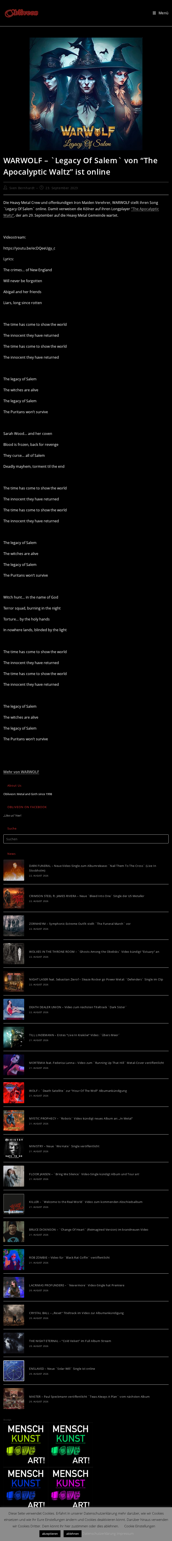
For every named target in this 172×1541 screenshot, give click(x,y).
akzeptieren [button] (50, 1534)
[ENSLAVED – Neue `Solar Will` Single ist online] (13, 1370)
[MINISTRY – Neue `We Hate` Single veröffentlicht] (13, 1148)
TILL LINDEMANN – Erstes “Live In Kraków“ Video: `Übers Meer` (74, 1035)
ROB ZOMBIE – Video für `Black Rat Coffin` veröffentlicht (69, 1257)
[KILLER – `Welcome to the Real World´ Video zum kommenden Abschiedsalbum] (13, 1204)
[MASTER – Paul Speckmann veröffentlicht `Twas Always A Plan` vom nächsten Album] (13, 1398)
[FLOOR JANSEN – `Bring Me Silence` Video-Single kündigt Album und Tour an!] (13, 1176)
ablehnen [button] (72, 1534)
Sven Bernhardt (22, 188)
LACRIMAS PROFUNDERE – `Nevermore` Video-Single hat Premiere (76, 1285)
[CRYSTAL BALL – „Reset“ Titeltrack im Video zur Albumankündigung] (13, 1315)
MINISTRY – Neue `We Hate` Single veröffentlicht (64, 1146)
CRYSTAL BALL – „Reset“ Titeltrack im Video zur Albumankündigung (76, 1313)
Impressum (125, 1533)
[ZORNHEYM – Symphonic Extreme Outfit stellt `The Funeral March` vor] (13, 925)
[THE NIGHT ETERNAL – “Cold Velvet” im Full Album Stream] (13, 1343)
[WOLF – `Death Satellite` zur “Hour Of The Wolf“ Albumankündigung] (13, 1092)
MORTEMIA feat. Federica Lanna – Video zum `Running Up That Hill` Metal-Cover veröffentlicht (96, 1063)
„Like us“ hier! (12, 815)
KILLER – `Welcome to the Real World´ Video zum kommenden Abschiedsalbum (85, 1202)
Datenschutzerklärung (99, 1533)
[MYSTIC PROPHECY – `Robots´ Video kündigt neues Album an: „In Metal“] (13, 1120)
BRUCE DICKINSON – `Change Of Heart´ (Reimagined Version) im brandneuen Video (88, 1230)
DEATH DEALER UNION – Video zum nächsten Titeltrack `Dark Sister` (78, 1007)
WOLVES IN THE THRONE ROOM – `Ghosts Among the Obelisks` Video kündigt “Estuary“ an (94, 952)
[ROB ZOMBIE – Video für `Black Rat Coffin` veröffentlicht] (13, 1259)
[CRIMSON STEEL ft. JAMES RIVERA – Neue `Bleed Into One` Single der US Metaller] (13, 898)
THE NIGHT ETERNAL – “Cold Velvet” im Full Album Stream (70, 1341)
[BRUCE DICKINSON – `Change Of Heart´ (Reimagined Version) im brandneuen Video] (13, 1231)
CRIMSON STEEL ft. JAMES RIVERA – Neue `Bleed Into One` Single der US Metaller (86, 896)
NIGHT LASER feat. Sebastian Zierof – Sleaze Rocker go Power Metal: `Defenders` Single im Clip (96, 979)
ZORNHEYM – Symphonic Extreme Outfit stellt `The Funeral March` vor (80, 924)
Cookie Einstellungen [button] (139, 1526)
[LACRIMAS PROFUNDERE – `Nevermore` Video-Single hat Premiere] (13, 1287)
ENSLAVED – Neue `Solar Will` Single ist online (62, 1369)
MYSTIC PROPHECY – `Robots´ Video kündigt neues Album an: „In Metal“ (81, 1118)
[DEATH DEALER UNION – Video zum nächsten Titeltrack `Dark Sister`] (13, 1009)
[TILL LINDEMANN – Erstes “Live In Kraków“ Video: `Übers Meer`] (13, 1037)
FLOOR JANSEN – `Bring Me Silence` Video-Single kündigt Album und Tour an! (84, 1174)
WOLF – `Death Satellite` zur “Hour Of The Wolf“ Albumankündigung (78, 1091)
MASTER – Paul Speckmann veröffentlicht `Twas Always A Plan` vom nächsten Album (89, 1397)
